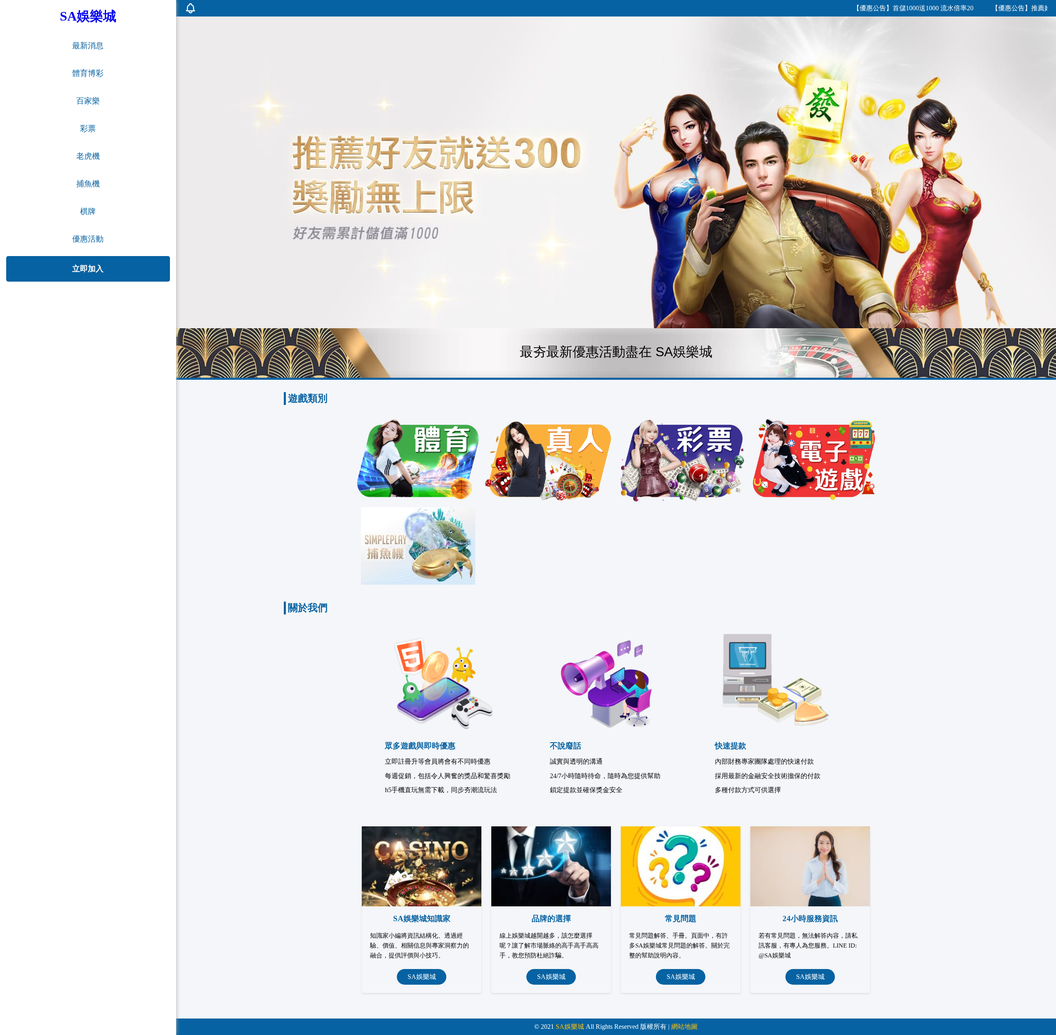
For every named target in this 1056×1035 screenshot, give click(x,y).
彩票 (88, 128)
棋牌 (88, 211)
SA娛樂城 (422, 976)
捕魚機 (88, 183)
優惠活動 (88, 239)
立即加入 (88, 268)
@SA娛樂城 (775, 955)
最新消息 (88, 45)
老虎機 (88, 156)
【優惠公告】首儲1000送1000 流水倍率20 (874, 8)
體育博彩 (88, 73)
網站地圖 (684, 1026)
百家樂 (88, 100)
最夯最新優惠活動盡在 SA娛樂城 (616, 351)
